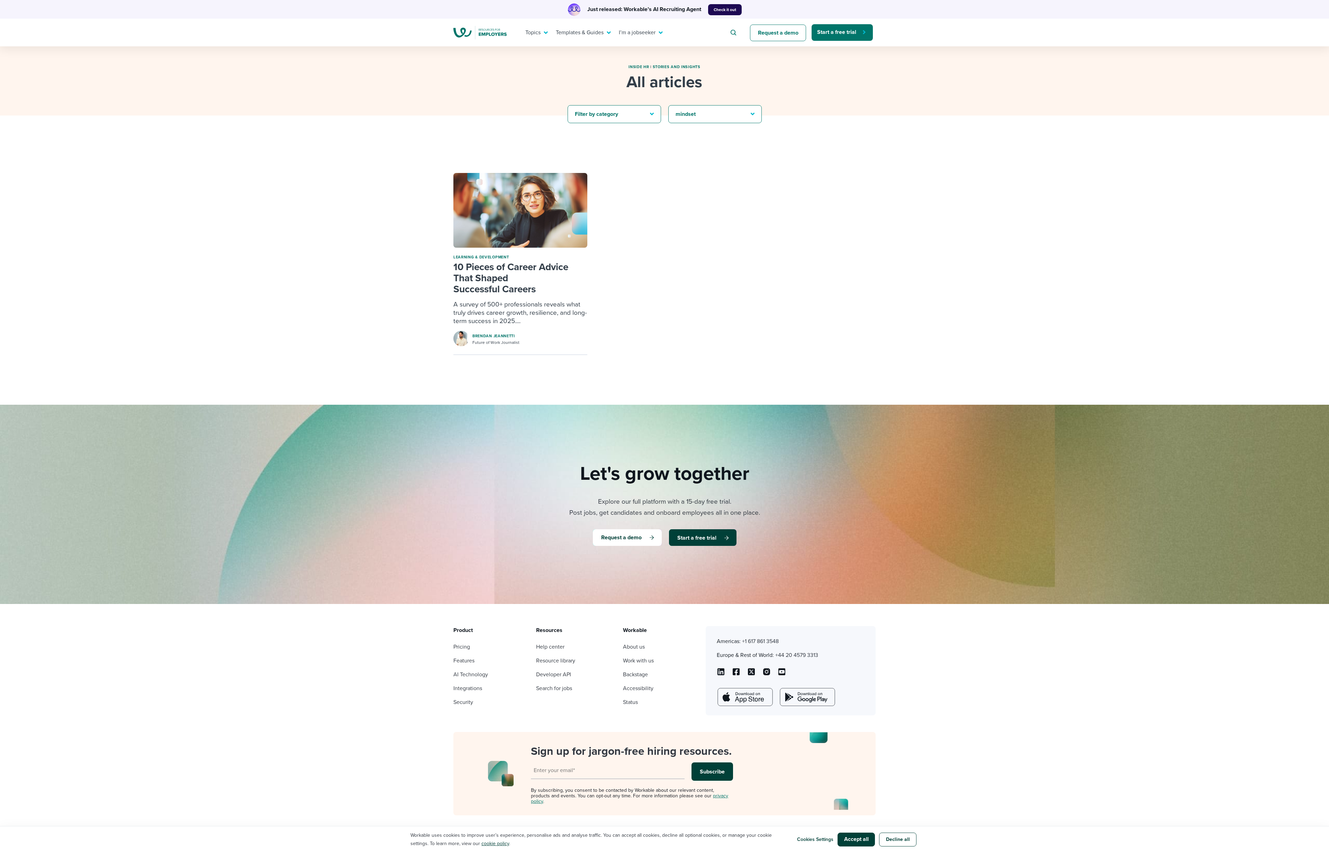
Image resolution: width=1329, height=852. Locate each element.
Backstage (635, 674)
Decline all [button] (898, 839)
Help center (550, 646)
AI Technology (470, 674)
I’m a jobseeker (637, 32)
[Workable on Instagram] (782, 674)
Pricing (461, 646)
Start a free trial (836, 32)
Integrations (467, 688)
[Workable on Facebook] (736, 674)
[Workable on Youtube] (751, 674)
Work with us (638, 660)
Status (630, 702)
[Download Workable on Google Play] (806, 697)
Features (463, 660)
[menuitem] (535, 32)
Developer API (553, 674)
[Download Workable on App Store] (744, 697)
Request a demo (778, 32)
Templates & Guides (580, 32)
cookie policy (495, 843)
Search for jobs (554, 688)
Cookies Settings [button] (815, 839)
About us (634, 646)
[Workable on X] (766, 674)
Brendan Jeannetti (493, 336)
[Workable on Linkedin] (721, 674)
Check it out (725, 9)
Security (463, 702)
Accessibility (638, 688)
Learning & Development (481, 257)
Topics (533, 32)
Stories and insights (676, 67)
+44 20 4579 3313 (796, 655)
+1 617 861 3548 (760, 641)
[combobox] (734, 32)
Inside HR (639, 67)
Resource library (555, 660)
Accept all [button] (856, 839)
